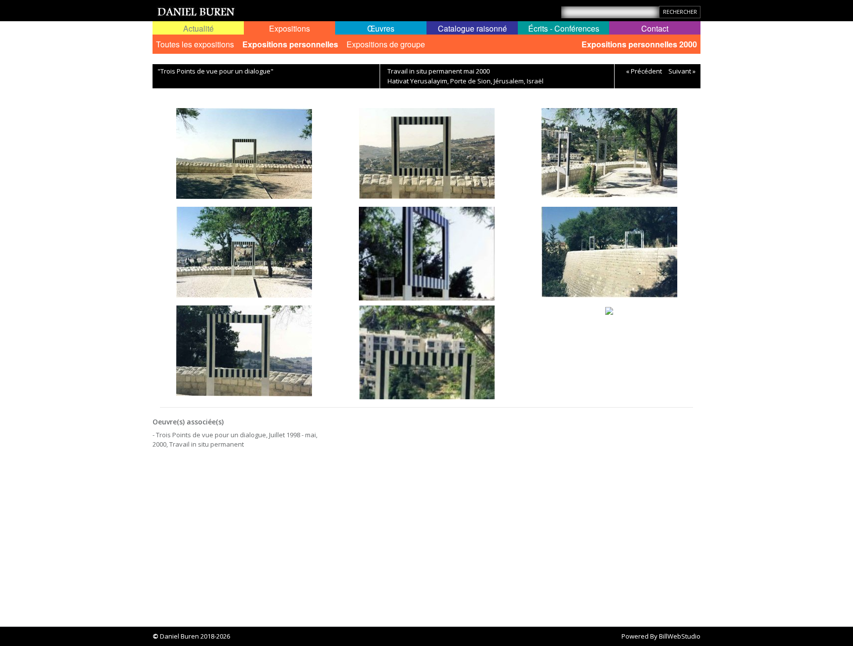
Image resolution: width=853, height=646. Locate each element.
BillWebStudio (679, 636)
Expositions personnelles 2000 (639, 44)
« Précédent (644, 71)
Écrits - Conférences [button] (563, 28)
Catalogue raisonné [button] (472, 28)
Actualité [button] (198, 28)
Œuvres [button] (380, 28)
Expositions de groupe (386, 44)
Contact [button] (654, 28)
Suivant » (682, 71)
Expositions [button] (289, 28)
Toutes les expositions (195, 44)
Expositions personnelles (290, 44)
